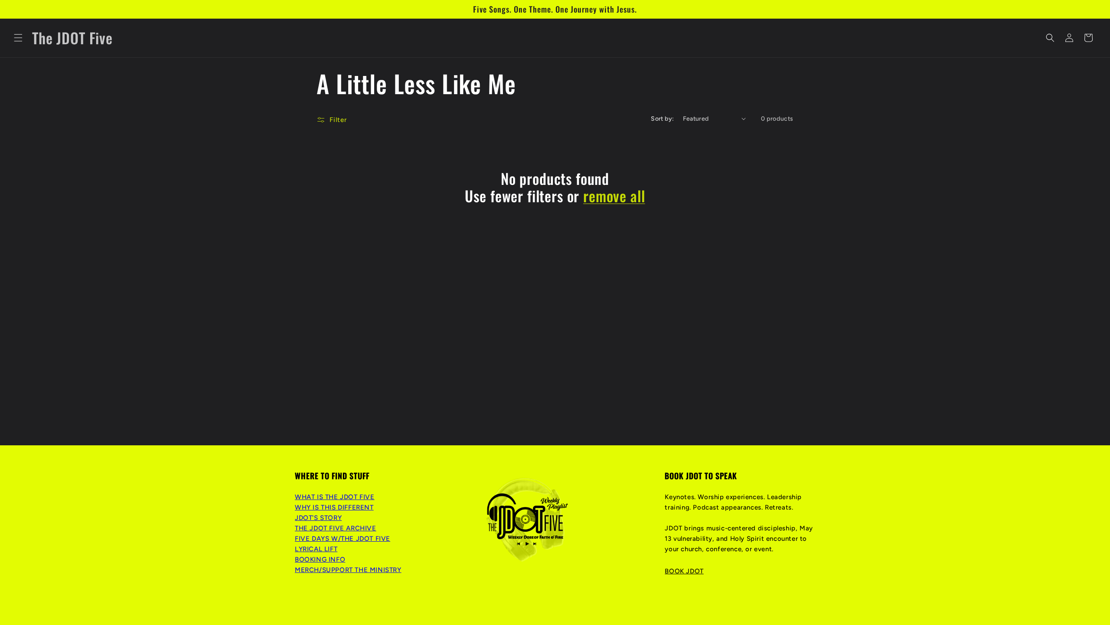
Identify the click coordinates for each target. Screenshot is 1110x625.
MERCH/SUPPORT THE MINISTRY (348, 570)
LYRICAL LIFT (316, 549)
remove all (614, 196)
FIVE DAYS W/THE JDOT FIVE (342, 539)
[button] (18, 37)
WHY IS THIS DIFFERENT (334, 507)
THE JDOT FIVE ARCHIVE (335, 528)
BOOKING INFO (320, 559)
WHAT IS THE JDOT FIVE (335, 497)
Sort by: (662, 118)
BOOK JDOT (684, 571)
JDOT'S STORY (318, 518)
